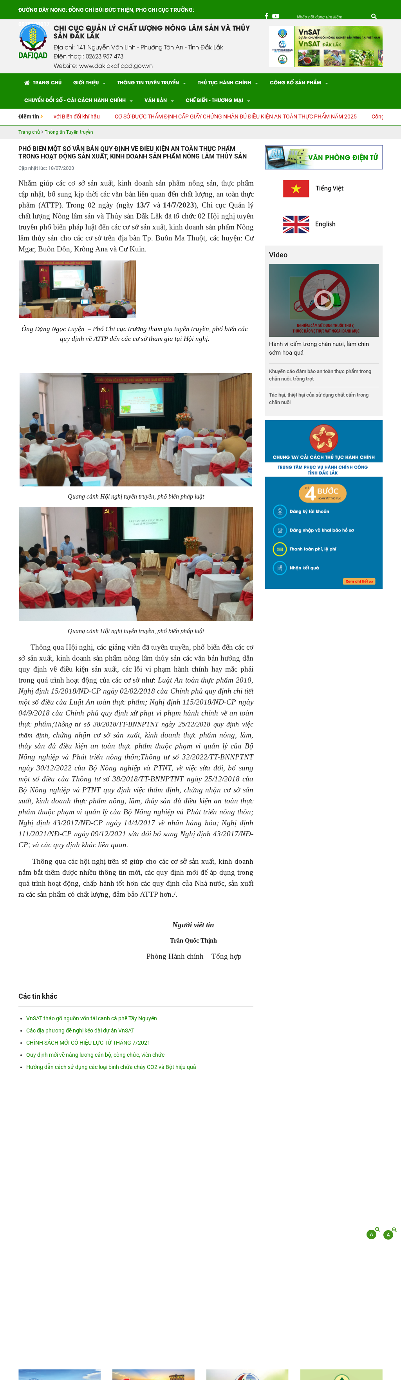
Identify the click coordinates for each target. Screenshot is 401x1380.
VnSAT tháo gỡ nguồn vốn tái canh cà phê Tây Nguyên (91, 1018)
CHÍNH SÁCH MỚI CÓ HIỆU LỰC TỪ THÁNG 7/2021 (88, 1043)
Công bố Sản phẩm (295, 82)
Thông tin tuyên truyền (148, 82)
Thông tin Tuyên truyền (69, 132)
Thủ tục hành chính (224, 82)
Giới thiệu (86, 82)
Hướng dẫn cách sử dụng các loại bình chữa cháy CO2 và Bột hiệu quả (111, 1067)
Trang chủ (46, 82)
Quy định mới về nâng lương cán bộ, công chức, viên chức (95, 1055)
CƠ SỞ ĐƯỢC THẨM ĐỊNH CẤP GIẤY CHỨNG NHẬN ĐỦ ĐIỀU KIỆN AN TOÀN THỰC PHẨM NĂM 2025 (199, 116)
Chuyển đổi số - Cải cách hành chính (75, 99)
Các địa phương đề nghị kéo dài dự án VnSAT (80, 1030)
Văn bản (156, 99)
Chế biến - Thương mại (214, 99)
